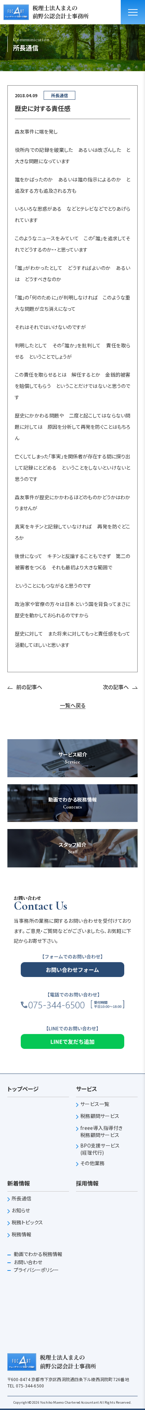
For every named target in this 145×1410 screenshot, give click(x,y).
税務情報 (22, 1234)
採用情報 (87, 1183)
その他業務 (92, 1163)
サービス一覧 (94, 1104)
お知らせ (21, 1210)
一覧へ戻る (73, 705)
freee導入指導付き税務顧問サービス (101, 1131)
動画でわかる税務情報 (37, 1253)
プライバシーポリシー (36, 1269)
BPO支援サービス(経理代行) (100, 1149)
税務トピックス (27, 1222)
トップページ (23, 1088)
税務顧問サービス (99, 1116)
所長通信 (22, 1198)
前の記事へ (29, 687)
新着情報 (18, 1183)
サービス (86, 1088)
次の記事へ (116, 687)
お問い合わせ (27, 1262)
